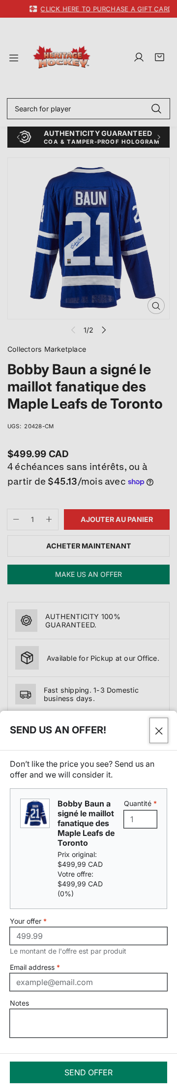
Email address (35, 967)
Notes (19, 1003)
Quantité (140, 803)
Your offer (28, 921)
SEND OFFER (88, 1072)
